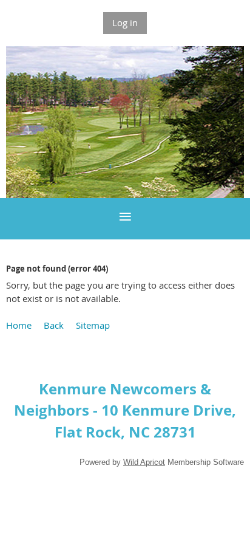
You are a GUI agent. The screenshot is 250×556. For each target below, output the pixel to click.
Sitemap (93, 325)
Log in (125, 22)
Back (54, 325)
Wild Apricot (144, 462)
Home (19, 325)
